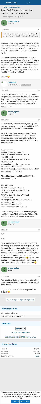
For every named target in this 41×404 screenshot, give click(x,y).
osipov (37, 356)
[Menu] (3, 2)
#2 (39, 91)
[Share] (35, 29)
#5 (39, 276)
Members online (9, 308)
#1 (39, 29)
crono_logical (7, 17)
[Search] (38, 2)
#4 (39, 230)
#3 (39, 120)
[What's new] (34, 2)
